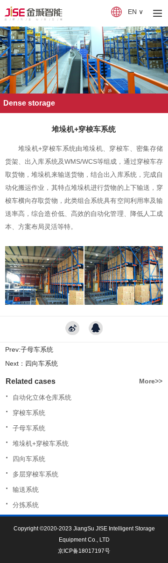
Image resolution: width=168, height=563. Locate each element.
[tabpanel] (84, 60)
